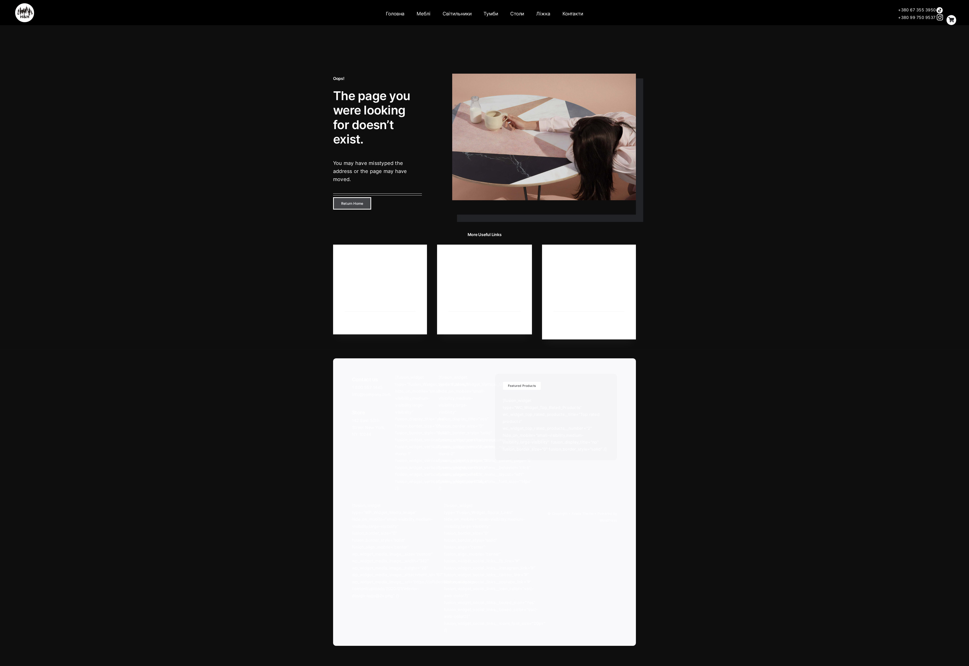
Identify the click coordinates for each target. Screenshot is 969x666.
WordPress (608, 520)
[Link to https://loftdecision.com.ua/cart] (951, 20)
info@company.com (371, 394)
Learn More (354, 323)
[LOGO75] (24, 5)
